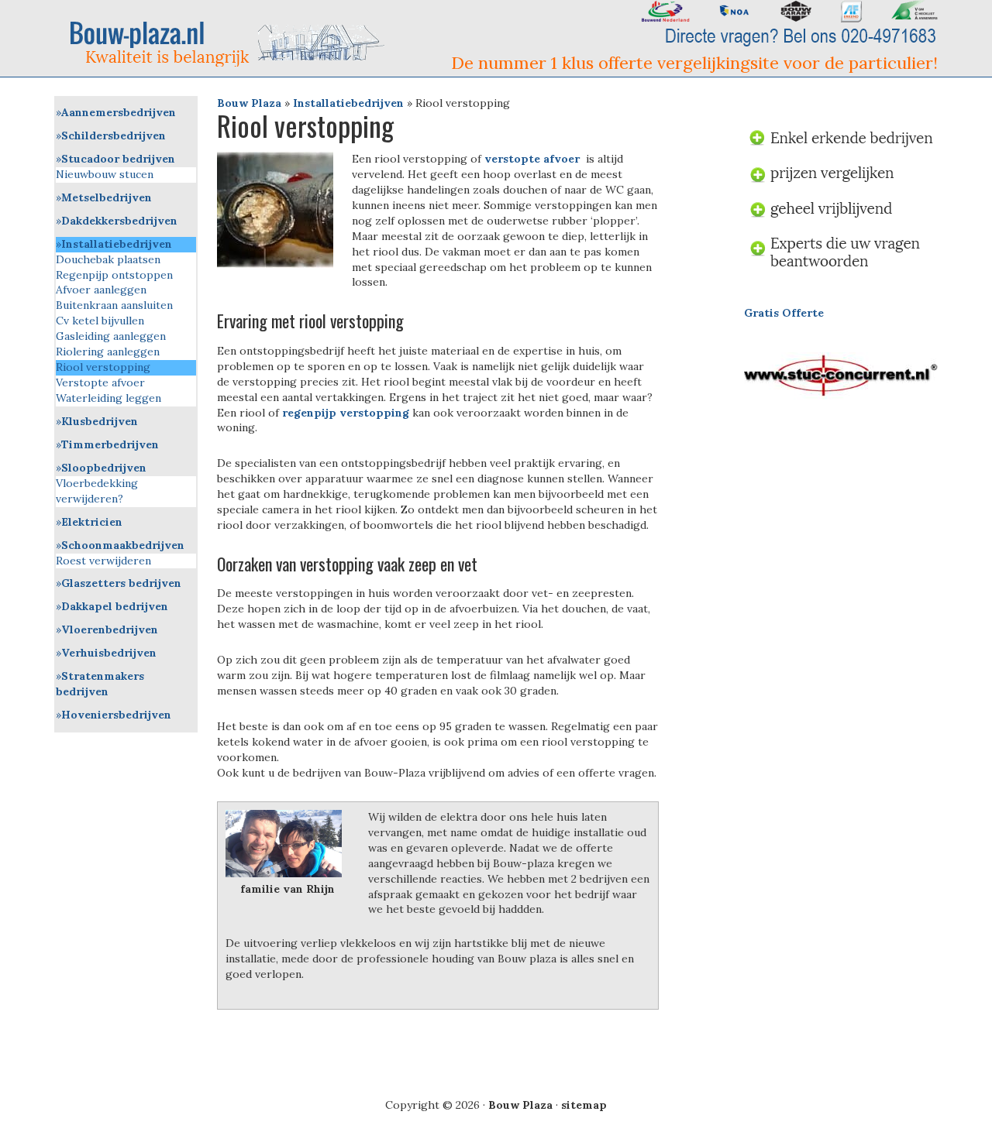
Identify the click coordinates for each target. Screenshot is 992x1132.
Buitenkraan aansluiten (114, 305)
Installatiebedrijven (348, 103)
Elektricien (91, 522)
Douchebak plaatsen (108, 259)
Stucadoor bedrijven (118, 159)
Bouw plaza (233, 43)
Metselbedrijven (106, 197)
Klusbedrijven (99, 421)
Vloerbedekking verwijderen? (97, 491)
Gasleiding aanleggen (111, 336)
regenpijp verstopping (345, 413)
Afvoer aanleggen (101, 290)
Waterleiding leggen (108, 398)
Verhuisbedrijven (109, 653)
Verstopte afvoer (100, 382)
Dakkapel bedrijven (114, 606)
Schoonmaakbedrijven (122, 545)
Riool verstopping (103, 367)
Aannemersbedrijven (118, 112)
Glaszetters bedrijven (121, 583)
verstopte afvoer (532, 159)
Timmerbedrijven (110, 444)
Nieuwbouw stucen (104, 174)
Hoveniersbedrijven (116, 715)
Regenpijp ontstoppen (114, 275)
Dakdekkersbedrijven (119, 221)
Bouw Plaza (249, 103)
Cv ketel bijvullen (100, 321)
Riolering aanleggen (108, 351)
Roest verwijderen (103, 561)
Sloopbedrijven (103, 468)
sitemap (584, 1105)
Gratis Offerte (784, 313)
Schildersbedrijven (113, 135)
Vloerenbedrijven (109, 629)
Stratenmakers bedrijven (100, 683)
